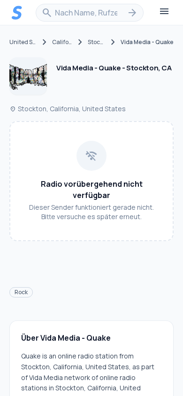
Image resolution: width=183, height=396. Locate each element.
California (62, 42)
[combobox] (90, 13)
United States (23, 42)
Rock (21, 292)
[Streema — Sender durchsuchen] (16, 12)
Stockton (97, 42)
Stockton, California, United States (67, 108)
